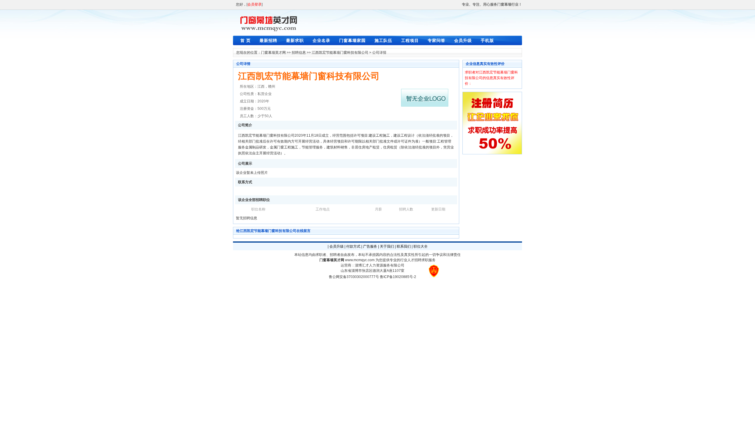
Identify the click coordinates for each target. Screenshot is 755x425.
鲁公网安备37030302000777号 (354, 277)
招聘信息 (299, 52)
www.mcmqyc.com (360, 260)
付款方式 (353, 246)
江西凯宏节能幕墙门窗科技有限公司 (340, 52)
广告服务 (370, 246)
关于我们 (387, 246)
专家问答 (436, 40)
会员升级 (463, 40)
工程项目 (410, 40)
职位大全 (420, 246)
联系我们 (404, 246)
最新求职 (295, 40)
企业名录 (321, 40)
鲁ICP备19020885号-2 (398, 277)
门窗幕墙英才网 (273, 52)
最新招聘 (268, 40)
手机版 (487, 40)
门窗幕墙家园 (352, 40)
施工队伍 (383, 40)
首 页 (245, 40)
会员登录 (254, 4)
